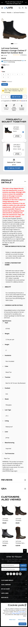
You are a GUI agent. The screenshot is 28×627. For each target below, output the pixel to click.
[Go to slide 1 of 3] (2, 2)
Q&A (4, 489)
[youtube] (20, 574)
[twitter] (14, 574)
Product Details (7, 181)
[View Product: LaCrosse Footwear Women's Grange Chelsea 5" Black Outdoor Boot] (7, 510)
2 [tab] (14, 43)
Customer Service (7, 580)
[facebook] (8, 574)
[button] (14, 101)
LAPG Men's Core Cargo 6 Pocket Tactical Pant (17, 146)
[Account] (23, 8)
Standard (5, 84)
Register (5, 62)
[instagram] (11, 574)
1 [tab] (12, 43)
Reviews (6, 480)
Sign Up (23, 565)
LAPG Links (4, 593)
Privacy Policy (21, 611)
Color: (5, 65)
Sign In (23, 60)
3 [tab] (15, 43)
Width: (6, 81)
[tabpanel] (14, 29)
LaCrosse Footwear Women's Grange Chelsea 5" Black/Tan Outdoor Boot (16, 128)
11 (8, 77)
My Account (5, 589)
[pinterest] (17, 574)
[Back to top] (25, 551)
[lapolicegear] (8, 8)
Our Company (6, 584)
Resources (4, 597)
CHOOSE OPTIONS (17, 136)
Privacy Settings (16, 613)
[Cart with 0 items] (26, 8)
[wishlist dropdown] (25, 97)
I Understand (22, 623)
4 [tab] (16, 43)
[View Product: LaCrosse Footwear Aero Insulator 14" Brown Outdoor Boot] (20, 533)
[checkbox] (23, 132)
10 (3, 77)
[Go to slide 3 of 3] (25, 2)
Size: (3, 71)
